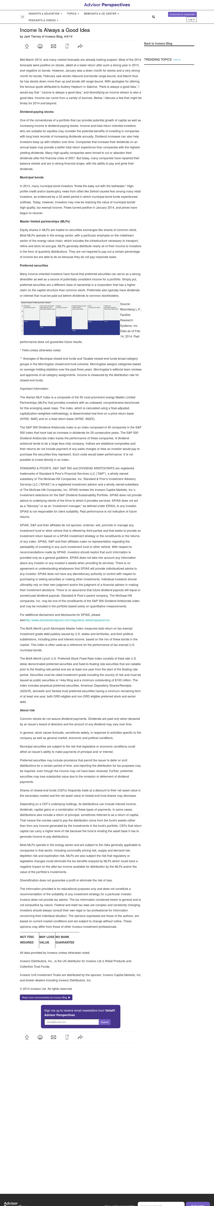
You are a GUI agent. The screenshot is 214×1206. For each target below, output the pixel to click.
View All (177, 59)
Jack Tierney (32, 36)
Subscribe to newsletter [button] (182, 14)
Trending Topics (158, 59)
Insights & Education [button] (44, 13)
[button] (26, 46)
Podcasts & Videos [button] (43, 20)
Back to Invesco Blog (158, 43)
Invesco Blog (53, 36)
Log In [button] (191, 19)
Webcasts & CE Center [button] (100, 13)
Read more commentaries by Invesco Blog (45, 997)
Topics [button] (72, 13)
